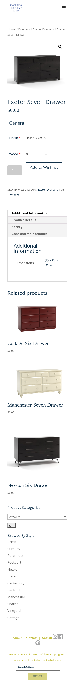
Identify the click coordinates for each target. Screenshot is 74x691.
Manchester (16, 597)
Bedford (13, 590)
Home (11, 29)
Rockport (14, 562)
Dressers (24, 29)
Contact (31, 638)
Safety (17, 227)
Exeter (12, 576)
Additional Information (30, 213)
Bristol (12, 542)
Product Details (24, 220)
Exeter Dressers (43, 29)
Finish (13, 138)
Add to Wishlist (44, 167)
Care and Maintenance (30, 234)
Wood (13, 154)
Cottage (13, 618)
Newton (13, 569)
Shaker (12, 604)
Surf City (13, 549)
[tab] (37, 213)
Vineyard (14, 611)
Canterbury (15, 583)
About (17, 638)
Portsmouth (16, 555)
